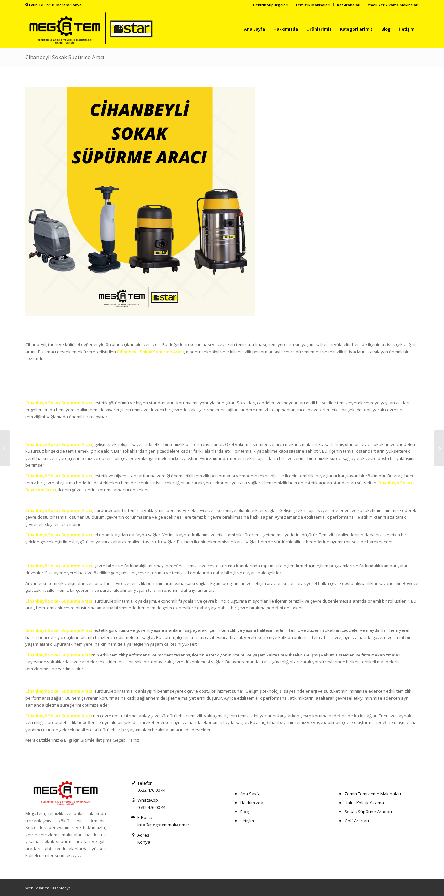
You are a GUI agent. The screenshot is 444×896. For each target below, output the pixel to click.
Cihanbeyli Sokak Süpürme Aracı (64, 57)
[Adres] (133, 835)
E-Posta (144, 817)
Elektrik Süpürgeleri (270, 4)
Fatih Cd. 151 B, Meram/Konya (55, 4)
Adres (143, 835)
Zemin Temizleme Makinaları (373, 794)
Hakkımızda (251, 803)
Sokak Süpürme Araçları (368, 811)
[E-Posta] (133, 817)
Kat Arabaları (348, 4)
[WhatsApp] (133, 800)
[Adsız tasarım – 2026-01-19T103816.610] (93, 29)
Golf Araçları (357, 821)
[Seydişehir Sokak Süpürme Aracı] (5, 448)
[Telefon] (133, 783)
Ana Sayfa (250, 794)
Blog (244, 811)
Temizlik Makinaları (312, 4)
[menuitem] (271, 4)
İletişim (247, 821)
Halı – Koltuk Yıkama (364, 803)
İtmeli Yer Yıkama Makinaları (393, 4)
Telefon (145, 783)
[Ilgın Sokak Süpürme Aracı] (439, 448)
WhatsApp (147, 800)
